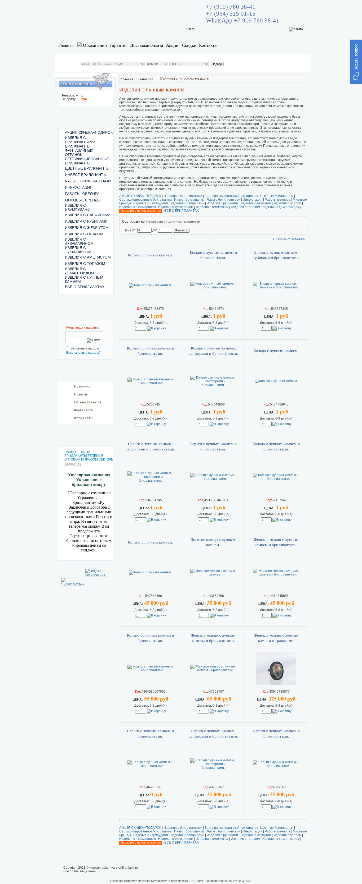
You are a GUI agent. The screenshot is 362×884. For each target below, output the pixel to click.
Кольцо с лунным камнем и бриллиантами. (213, 255)
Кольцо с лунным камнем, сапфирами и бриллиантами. (213, 350)
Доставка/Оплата (146, 45)
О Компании (95, 45)
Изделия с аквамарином (137, 207)
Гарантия (118, 45)
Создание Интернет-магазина (130, 880)
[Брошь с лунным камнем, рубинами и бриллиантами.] (276, 287)
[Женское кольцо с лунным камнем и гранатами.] (276, 683)
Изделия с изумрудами (150, 203)
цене (171, 221)
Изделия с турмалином (175, 207)
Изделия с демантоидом (280, 207)
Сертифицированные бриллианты (145, 199)
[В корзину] (156, 328)
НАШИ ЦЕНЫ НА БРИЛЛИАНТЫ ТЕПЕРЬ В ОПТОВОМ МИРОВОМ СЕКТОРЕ (88, 455)
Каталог (146, 79)
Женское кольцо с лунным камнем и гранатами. (276, 637)
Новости (80, 394)
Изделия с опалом (287, 203)
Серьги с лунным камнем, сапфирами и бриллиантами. (150, 446)
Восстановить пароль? (83, 352)
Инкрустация (252, 199)
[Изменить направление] (148, 221)
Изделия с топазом (245, 207)
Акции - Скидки (181, 45)
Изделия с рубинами (222, 203)
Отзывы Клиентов (87, 402)
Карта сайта (83, 410)
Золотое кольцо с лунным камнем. (213, 542)
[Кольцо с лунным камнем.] (150, 285)
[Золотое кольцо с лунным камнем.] (213, 574)
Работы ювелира (277, 199)
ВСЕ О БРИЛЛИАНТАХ (181, 211)
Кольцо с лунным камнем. (150, 254)
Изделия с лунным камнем (141, 211)
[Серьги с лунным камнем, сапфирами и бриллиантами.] (150, 480)
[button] (356, 62)
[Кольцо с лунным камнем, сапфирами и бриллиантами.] (213, 385)
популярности (189, 221)
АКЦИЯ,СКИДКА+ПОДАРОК (140, 196)
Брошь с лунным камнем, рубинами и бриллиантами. (276, 255)
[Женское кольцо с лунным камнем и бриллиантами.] (276, 574)
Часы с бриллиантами (223, 199)
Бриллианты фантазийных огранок (231, 196)
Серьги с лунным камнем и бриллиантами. (213, 446)
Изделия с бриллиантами (183, 196)
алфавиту (157, 221)
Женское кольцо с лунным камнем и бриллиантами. (276, 542)
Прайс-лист (83, 386)
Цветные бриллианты (276, 196)
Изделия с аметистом (212, 207)
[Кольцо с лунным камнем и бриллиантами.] (213, 287)
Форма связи (84, 418)
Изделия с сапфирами (187, 203)
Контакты (208, 45)
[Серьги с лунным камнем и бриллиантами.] (213, 479)
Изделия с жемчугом (255, 203)
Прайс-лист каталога (289, 239)
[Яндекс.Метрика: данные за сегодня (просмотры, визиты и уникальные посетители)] (72, 582)
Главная (66, 45)
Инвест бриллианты (189, 199)
